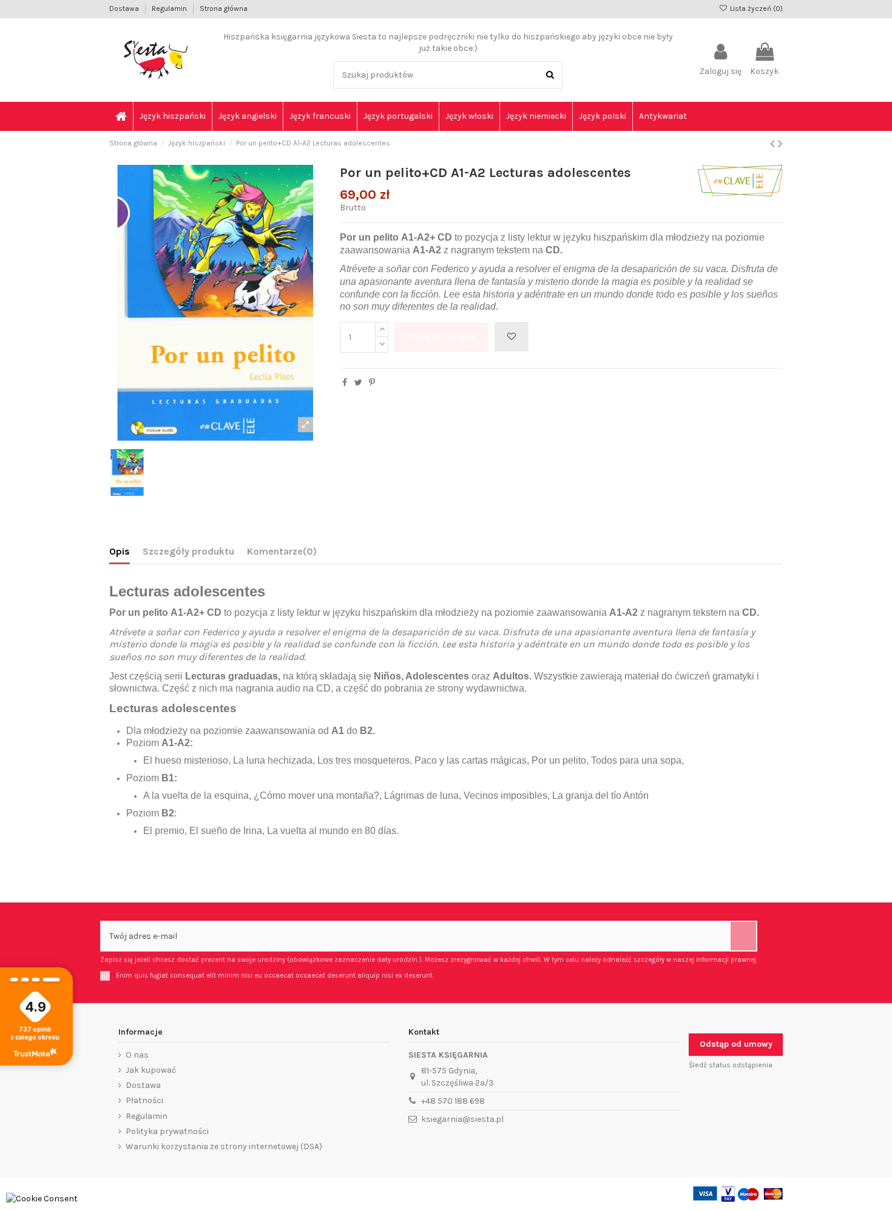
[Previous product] (774, 143)
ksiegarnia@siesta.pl (462, 1119)
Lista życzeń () (755, 8)
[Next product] (780, 143)
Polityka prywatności (167, 1131)
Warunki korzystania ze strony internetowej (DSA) (224, 1146)
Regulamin (170, 8)
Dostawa (125, 8)
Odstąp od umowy (736, 1044)
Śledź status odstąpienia (730, 1065)
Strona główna (224, 8)
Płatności (144, 1100)
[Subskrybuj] (743, 936)
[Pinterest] (372, 383)
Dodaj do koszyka (441, 337)
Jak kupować (151, 1070)
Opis (119, 551)
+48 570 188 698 (453, 1101)
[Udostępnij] (344, 383)
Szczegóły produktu (188, 551)
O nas (137, 1055)
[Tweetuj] (358, 383)
